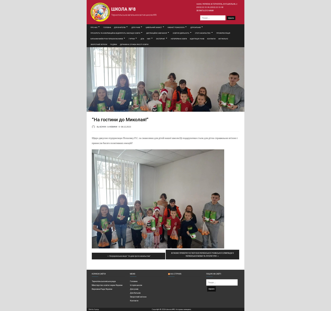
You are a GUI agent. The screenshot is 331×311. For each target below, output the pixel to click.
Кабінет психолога (176, 27)
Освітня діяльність (181, 33)
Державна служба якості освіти (134, 44)
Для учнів (135, 27)
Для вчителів (120, 27)
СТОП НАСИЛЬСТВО (202, 33)
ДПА (142, 39)
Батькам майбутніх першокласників (107, 39)
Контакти (211, 39)
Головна (107, 27)
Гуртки (132, 39)
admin (102, 127)
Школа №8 (123, 9)
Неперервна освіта (179, 39)
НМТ (149, 39)
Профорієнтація (223, 33)
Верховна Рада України (102, 289)
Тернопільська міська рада (104, 281)
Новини (113, 127)
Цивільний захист (154, 27)
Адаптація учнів (197, 39)
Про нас (94, 27)
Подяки (113, 44)
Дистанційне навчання (156, 33)
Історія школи (136, 285)
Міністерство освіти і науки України (107, 285)
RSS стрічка (175, 274)
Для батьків (195, 27)
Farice (96, 309)
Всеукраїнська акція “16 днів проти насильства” (130, 256)
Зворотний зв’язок (99, 44)
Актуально (223, 39)
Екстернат (160, 39)
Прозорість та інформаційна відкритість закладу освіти (115, 33)
